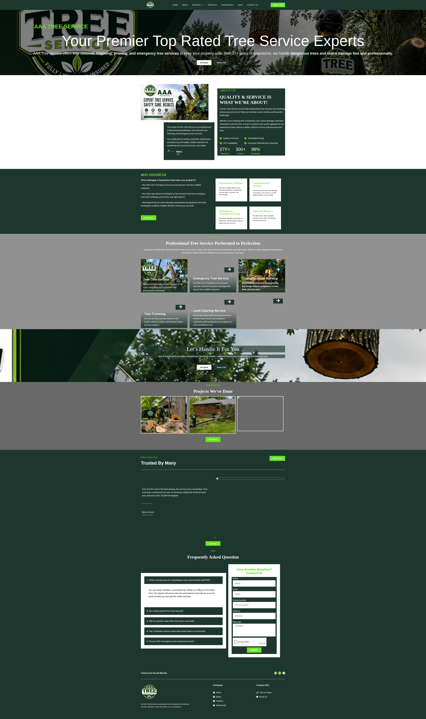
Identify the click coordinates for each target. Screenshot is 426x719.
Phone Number (240, 600)
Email (235, 589)
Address (237, 611)
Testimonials (227, 5)
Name (235, 578)
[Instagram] (283, 673)
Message (237, 622)
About (185, 5)
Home (175, 5)
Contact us (252, 5)
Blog (240, 5)
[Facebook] (275, 673)
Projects (212, 5)
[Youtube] (279, 673)
